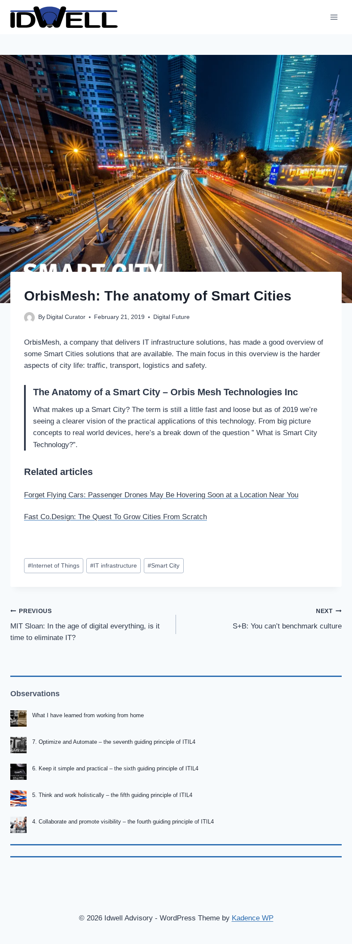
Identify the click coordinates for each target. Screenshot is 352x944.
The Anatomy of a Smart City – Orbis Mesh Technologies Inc (165, 392)
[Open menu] (334, 17)
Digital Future (171, 317)
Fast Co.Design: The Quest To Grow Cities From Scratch (115, 517)
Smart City (163, 565)
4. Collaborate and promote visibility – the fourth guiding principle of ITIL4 (123, 821)
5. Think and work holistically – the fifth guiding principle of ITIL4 (112, 795)
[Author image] (29, 317)
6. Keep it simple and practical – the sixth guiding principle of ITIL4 (115, 768)
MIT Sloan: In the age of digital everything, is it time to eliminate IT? (85, 625)
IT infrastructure (113, 565)
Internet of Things (53, 565)
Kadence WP (252, 918)
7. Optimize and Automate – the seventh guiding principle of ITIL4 (113, 742)
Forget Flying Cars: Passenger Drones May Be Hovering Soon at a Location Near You (161, 495)
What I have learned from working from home (88, 715)
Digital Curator (65, 317)
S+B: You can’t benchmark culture (287, 619)
